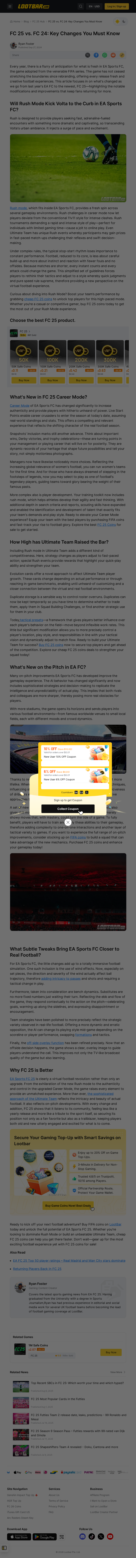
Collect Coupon (68, 809)
